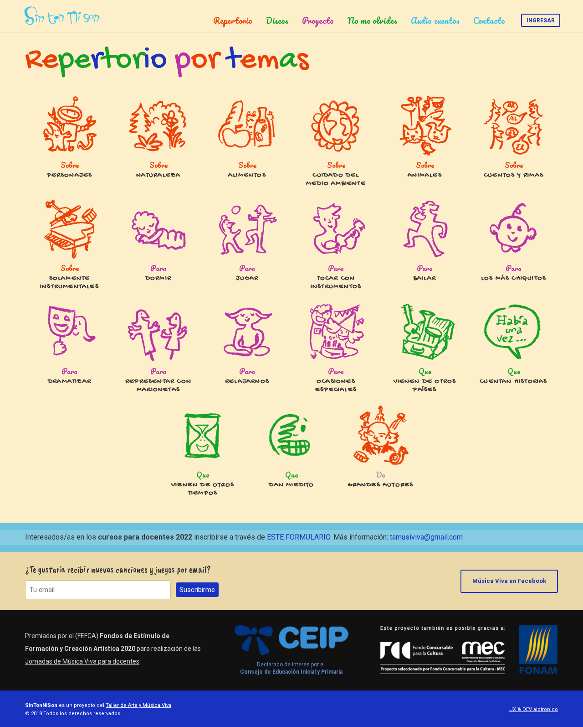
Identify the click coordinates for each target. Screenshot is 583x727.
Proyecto (318, 20)
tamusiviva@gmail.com (426, 537)
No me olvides (372, 20)
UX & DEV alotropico (533, 709)
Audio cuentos (435, 20)
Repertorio (232, 20)
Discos (277, 20)
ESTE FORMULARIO (298, 537)
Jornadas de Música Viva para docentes (82, 661)
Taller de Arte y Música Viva (138, 705)
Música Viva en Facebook (509, 580)
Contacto (489, 20)
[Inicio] (63, 16)
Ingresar (541, 20)
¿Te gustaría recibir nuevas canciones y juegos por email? (118, 569)
